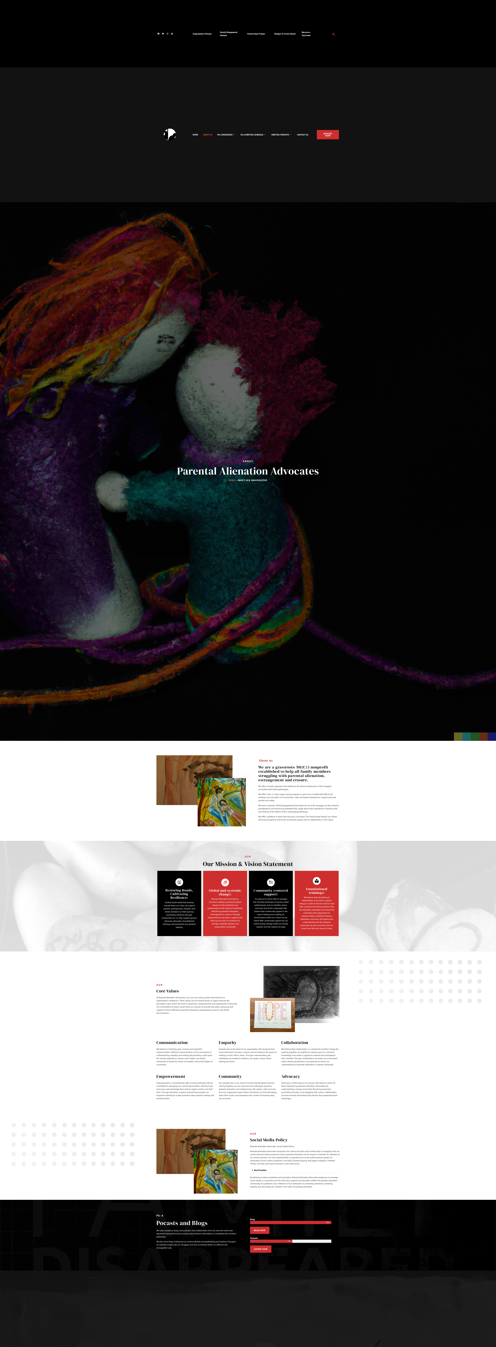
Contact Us (302, 134)
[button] (333, 33)
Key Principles (260, 1170)
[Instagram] (167, 34)
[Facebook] (158, 34)
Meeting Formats (280, 134)
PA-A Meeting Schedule (252, 134)
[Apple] (172, 34)
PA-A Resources (225, 134)
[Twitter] (163, 34)
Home (195, 134)
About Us (207, 134)
